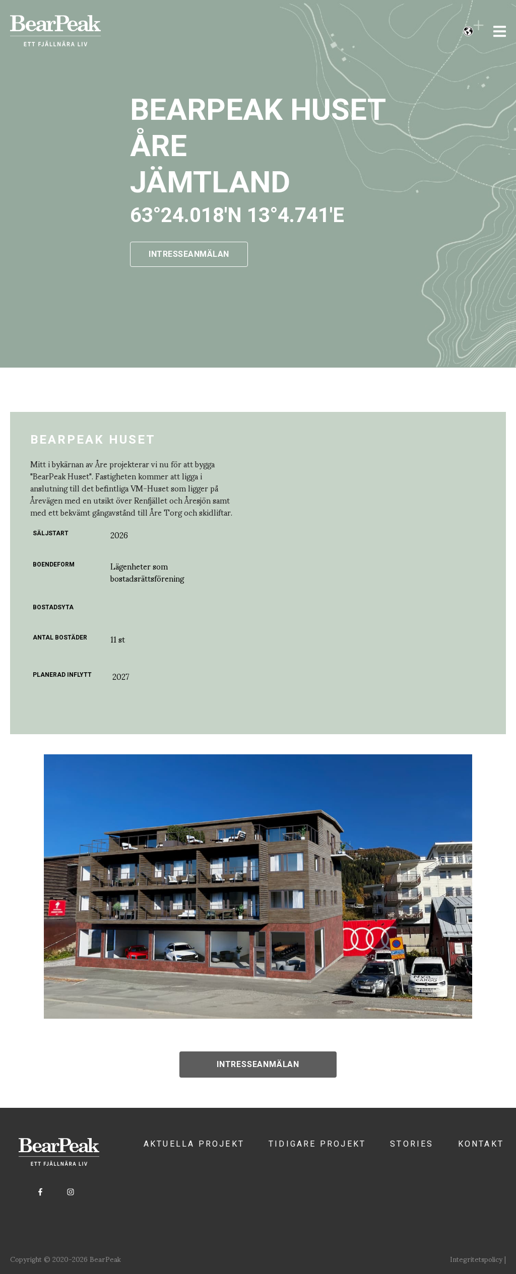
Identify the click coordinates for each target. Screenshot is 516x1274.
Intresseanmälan (258, 1064)
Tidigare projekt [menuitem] (317, 1144)
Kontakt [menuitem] (481, 1144)
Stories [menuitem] (411, 1144)
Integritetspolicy (476, 1258)
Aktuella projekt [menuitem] (194, 1144)
